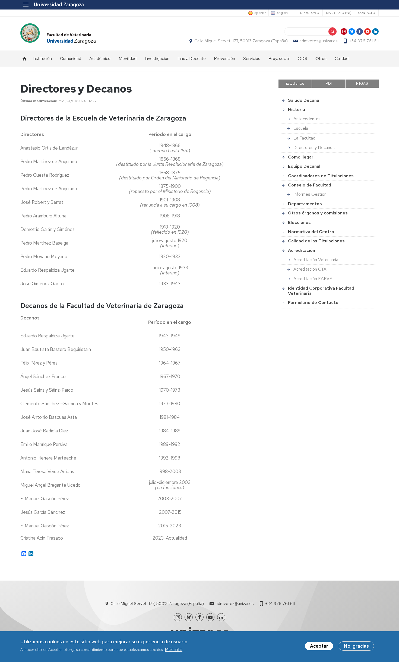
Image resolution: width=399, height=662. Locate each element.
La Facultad (304, 138)
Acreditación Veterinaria (315, 259)
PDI (329, 83)
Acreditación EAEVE (312, 278)
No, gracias (356, 646)
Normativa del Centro (311, 232)
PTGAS (362, 83)
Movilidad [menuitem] (128, 58)
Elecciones (299, 222)
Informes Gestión (310, 194)
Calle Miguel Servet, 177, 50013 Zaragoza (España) (241, 41)
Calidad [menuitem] (342, 58)
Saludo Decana (303, 100)
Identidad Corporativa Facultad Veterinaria (321, 290)
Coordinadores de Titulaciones (321, 176)
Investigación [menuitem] (157, 58)
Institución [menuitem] (42, 58)
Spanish (260, 13)
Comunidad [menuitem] (70, 58)
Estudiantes (295, 83)
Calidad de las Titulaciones (316, 241)
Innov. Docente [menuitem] (192, 58)
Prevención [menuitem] (224, 58)
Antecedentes (307, 119)
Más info (173, 650)
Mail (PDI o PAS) (339, 13)
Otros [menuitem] (321, 58)
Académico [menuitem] (99, 58)
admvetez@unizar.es (318, 41)
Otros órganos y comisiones (318, 213)
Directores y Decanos (314, 147)
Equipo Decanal (304, 166)
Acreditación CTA (310, 269)
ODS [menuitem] (302, 58)
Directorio (309, 13)
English (282, 13)
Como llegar (301, 157)
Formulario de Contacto (313, 302)
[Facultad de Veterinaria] (58, 33)
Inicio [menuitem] (24, 58)
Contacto (366, 13)
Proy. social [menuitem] (279, 58)
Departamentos (305, 204)
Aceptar (319, 646)
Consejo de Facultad (309, 185)
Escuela (300, 128)
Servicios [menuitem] (251, 58)
